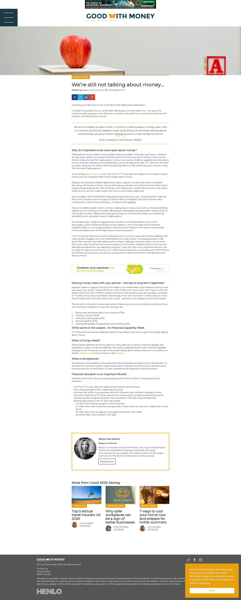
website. (121, 353)
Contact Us (42, 568)
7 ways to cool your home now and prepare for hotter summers (153, 516)
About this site (44, 574)
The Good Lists (79, 506)
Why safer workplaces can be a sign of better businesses (120, 516)
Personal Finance (81, 77)
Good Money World (115, 506)
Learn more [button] (204, 583)
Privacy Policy (43, 571)
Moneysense (94, 174)
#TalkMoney (85, 353)
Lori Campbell (86, 523)
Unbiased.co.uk (90, 584)
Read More (107, 461)
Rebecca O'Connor (92, 90)
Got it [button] (212, 590)
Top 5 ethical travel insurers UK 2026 (86, 515)
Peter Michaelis (120, 527)
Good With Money (148, 506)
